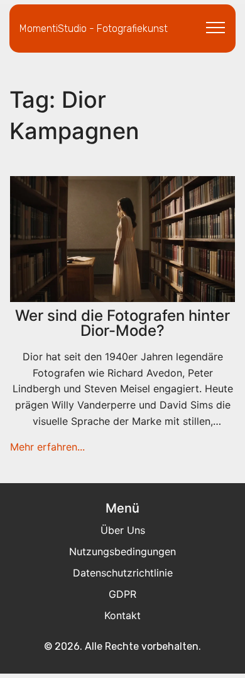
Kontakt (122, 615)
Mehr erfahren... (47, 447)
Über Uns (123, 530)
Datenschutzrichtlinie (123, 572)
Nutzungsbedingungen (122, 551)
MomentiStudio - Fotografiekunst (93, 28)
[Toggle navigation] (216, 27)
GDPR (122, 594)
